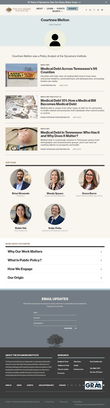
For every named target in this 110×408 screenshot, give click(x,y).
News (19, 385)
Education (77, 362)
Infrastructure (78, 369)
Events (61, 8)
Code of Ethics (77, 402)
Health (76, 365)
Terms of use (63, 402)
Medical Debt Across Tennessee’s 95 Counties (69, 70)
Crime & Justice (63, 369)
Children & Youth (63, 365)
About (39, 8)
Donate (72, 8)
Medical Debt (45, 65)
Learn (50, 8)
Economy (61, 373)
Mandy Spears (47, 117)
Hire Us (8, 385)
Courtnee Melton (48, 85)
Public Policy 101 (55, 97)
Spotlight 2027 (95, 368)
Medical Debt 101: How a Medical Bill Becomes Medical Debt (68, 102)
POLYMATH (100, 405)
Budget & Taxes (63, 362)
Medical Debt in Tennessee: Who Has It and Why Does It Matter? (70, 134)
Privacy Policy (49, 402)
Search (56, 11)
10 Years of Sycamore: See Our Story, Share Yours (52, 2)
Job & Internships (46, 385)
